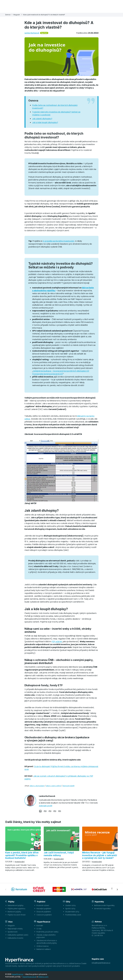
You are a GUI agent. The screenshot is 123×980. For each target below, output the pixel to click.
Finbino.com (43, 977)
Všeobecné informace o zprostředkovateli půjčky (47, 941)
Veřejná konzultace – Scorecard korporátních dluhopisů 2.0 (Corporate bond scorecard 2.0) (60, 372)
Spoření (44, 33)
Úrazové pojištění (44, 911)
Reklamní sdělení (44, 949)
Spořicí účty (70, 908)
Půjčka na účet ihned (16, 915)
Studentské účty (72, 911)
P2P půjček (57, 641)
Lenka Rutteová (32, 33)
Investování (20, 861)
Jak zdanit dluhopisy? (42, 118)
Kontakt (40, 925)
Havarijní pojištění (44, 908)
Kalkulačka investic (15, 938)
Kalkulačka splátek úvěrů (18, 935)
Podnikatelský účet (73, 915)
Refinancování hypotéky (104, 905)
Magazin (16, 15)
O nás (39, 928)
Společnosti (12, 932)
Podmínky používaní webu (47, 932)
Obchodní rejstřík (68, 786)
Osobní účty (70, 905)
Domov (8, 15)
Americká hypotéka (102, 908)
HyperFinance (17, 974)
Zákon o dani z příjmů (53, 786)
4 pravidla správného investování (58, 241)
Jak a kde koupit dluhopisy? (45, 122)
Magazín (11, 925)
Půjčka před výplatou (16, 908)
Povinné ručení (43, 905)
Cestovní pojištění (44, 915)
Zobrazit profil (45, 805)
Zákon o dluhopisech (37, 786)
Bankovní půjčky (14, 911)
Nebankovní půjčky (15, 905)
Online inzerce (43, 946)
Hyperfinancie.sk (29, 977)
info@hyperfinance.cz (101, 963)
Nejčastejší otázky (15, 928)
